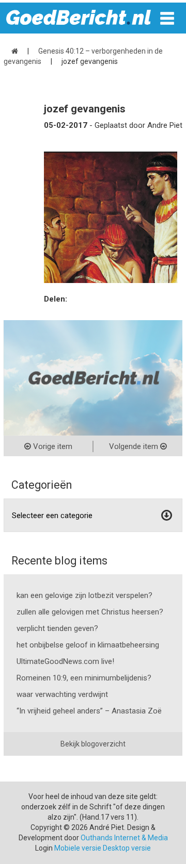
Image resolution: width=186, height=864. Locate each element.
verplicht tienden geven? (57, 628)
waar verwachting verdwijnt (62, 694)
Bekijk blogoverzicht (93, 744)
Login (44, 848)
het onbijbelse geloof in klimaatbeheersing (88, 645)
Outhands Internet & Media (124, 838)
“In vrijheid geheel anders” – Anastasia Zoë (89, 711)
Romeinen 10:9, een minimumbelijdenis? (84, 678)
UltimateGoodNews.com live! (65, 661)
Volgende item (134, 446)
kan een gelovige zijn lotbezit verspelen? (84, 595)
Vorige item (51, 446)
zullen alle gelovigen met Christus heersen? (90, 612)
